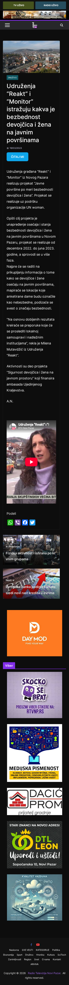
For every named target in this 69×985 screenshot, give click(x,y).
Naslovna (14, 950)
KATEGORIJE (42, 950)
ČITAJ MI (17, 157)
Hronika (40, 954)
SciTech (62, 954)
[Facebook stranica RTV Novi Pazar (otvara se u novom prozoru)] (31, 945)
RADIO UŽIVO (51, 5)
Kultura (51, 954)
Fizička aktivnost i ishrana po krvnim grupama (30, 553)
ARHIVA (34, 964)
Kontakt (57, 959)
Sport (19, 954)
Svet (36, 959)
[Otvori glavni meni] (7, 25)
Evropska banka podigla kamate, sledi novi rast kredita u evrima (31, 587)
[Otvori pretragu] (61, 25)
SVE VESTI (27, 950)
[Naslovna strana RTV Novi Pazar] (34, 25)
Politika (56, 950)
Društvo (12, 77)
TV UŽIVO (18, 5)
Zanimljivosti (14, 959)
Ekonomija (8, 954)
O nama (46, 959)
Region (27, 959)
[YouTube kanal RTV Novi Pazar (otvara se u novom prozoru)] (38, 945)
